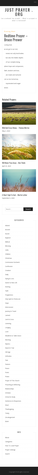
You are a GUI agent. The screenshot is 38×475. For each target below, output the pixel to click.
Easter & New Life (11, 283)
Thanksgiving (9, 409)
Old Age (7, 352)
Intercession (9, 307)
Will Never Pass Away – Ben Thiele (13, 162)
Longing (7, 328)
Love (6, 332)
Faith (6, 291)
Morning (8, 340)
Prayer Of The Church (12, 381)
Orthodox (8, 356)
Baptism (8, 238)
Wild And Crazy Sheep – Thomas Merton (15, 128)
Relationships (9, 389)
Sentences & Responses (13, 401)
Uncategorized (10, 417)
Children (7, 254)
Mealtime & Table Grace (13, 336)
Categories (8, 442)
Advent (7, 225)
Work (7, 421)
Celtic (7, 250)
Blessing (8, 246)
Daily (6, 274)
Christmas (8, 258)
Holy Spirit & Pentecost (12, 299)
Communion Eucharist (12, 262)
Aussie (7, 234)
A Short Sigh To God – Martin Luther (14, 195)
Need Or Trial (9, 348)
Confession (9, 266)
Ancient (7, 230)
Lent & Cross (9, 319)
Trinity (7, 413)
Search (7, 454)
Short (13, 31)
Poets (7, 372)
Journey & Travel (10, 311)
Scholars (8, 393)
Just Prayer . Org (19, 12)
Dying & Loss (9, 279)
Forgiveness (9, 295)
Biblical (7, 242)
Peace (7, 368)
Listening (8, 323)
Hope (7, 303)
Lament (7, 315)
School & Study (10, 397)
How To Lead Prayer (12, 446)
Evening (7, 31)
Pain (6, 360)
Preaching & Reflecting (12, 385)
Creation (8, 270)
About (7, 437)
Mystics (7, 344)
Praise (7, 376)
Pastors (7, 364)
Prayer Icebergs (10, 450)
